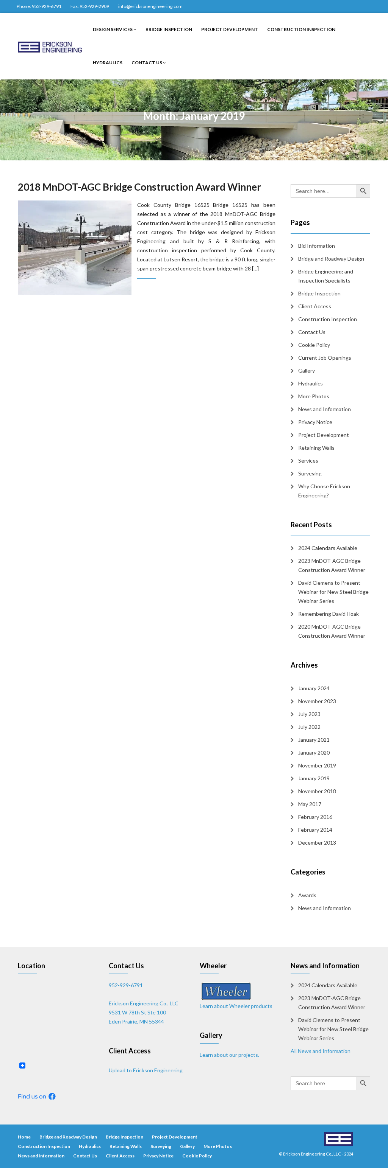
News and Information (324, 409)
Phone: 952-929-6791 (39, 6)
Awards (307, 895)
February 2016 (315, 817)
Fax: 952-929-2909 (89, 6)
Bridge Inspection (169, 29)
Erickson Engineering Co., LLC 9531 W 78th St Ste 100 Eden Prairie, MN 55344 (143, 1012)
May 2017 (309, 804)
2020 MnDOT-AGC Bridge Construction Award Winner (331, 631)
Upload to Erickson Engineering (146, 1070)
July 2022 (309, 727)
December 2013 (317, 842)
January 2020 (314, 752)
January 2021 (314, 739)
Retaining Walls (316, 447)
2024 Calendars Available (327, 548)
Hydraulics (107, 62)
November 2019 (317, 765)
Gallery (306, 370)
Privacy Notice (315, 422)
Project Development (229, 29)
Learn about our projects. (229, 1055)
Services (308, 460)
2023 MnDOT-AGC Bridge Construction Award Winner (331, 565)
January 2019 (314, 778)
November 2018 (317, 791)
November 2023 (317, 701)
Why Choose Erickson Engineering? (324, 491)
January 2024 (314, 688)
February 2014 (315, 829)
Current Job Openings (324, 357)
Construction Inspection (301, 29)
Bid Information (316, 245)
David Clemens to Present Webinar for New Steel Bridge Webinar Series (333, 591)
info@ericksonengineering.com (150, 6)
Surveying (310, 473)
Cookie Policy (314, 345)
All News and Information (320, 1051)
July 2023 (309, 714)
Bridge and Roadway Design (331, 258)
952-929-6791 (126, 985)
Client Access (314, 306)
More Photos (313, 396)
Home (24, 1137)
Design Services (113, 29)
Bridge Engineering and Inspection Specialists (325, 276)
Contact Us (147, 62)
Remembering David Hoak (328, 613)
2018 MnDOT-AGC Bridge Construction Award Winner (139, 187)
